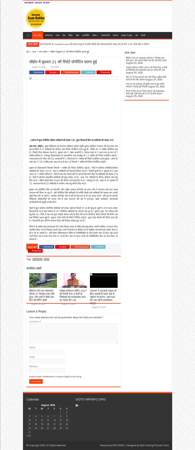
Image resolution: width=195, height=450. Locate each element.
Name (32, 347)
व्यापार (115, 35)
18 (36, 424)
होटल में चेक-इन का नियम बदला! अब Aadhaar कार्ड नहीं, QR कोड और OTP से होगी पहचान (145, 92)
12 (42, 420)
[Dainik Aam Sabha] (36, 17)
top (46, 259)
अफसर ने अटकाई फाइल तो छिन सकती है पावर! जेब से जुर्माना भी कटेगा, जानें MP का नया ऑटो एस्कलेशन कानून (103, 297)
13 (48, 420)
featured (37, 259)
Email (32, 357)
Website (33, 366)
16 (67, 420)
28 (54, 428)
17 (29, 424)
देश (64, 35)
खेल (77, 35)
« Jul (28, 435)
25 (36, 428)
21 (54, 424)
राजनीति (85, 35)
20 (48, 424)
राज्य (58, 35)
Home (28, 35)
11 (36, 420)
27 (48, 428)
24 (29, 428)
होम (28, 51)
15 (60, 420)
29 (60, 428)
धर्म (136, 35)
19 (42, 424)
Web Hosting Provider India (154, 445)
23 (67, 424)
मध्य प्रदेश (37, 35)
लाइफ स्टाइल (126, 35)
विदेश (70, 35)
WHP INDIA (118, 445)
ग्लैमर (94, 35)
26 (42, 428)
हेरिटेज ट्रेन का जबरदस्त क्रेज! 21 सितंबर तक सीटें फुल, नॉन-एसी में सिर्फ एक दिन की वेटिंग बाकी (42, 295)
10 (29, 420)
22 (60, 424)
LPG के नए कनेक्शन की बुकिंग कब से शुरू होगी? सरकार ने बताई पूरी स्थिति (145, 85)
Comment (35, 321)
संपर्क (143, 35)
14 (54, 420)
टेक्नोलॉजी (105, 35)
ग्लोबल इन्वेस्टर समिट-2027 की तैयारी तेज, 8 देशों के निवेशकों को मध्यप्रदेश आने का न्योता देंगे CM (73, 295)
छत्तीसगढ (49, 35)
